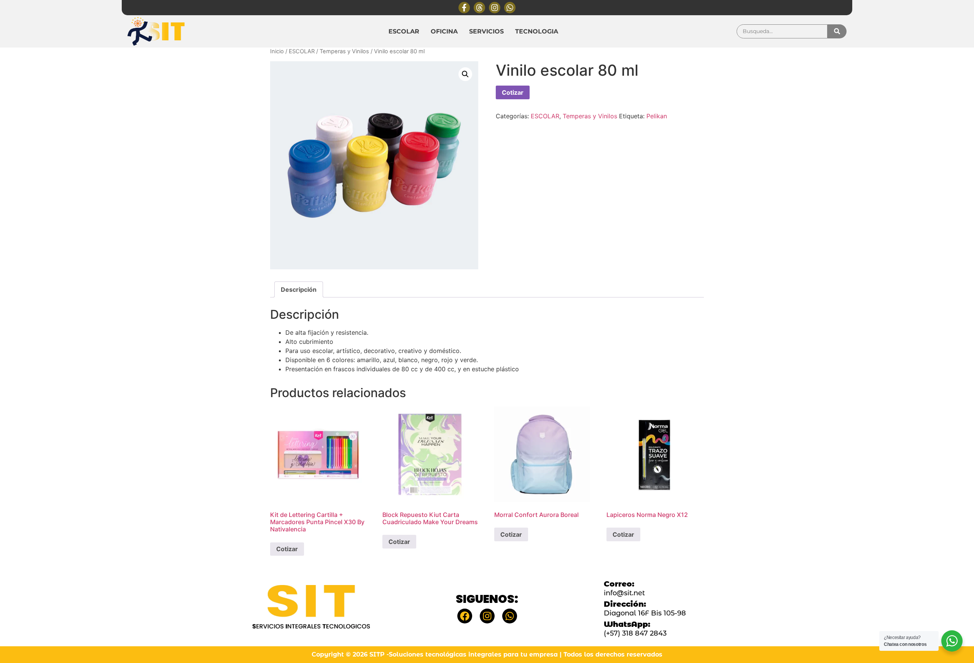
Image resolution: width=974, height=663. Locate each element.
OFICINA (444, 31)
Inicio (277, 51)
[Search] (837, 31)
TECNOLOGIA (536, 31)
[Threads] (479, 7)
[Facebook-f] (464, 7)
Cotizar (513, 92)
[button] (465, 74)
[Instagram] (494, 7)
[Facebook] (464, 616)
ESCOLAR (403, 31)
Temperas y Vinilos (344, 51)
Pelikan (656, 116)
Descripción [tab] (299, 289)
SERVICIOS (486, 31)
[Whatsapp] (510, 7)
